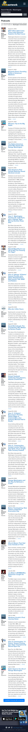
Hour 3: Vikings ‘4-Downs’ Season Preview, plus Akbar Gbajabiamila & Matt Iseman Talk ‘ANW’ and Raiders (17, 278)
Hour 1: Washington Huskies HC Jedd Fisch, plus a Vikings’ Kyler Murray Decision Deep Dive (16, 219)
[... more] (13, 119)
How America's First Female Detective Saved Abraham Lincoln (16, 171)
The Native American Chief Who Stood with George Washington (15, 145)
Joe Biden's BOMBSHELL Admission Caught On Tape (17, 574)
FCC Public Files (17, 728)
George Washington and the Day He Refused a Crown (16, 481)
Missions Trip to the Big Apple (16, 124)
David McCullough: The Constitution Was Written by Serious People (17, 327)
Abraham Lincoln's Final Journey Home (16, 618)
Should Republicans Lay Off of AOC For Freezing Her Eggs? (16, 250)
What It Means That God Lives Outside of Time (16, 544)
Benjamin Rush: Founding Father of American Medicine (17, 73)
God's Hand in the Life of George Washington (17, 669)
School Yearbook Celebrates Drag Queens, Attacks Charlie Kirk (17, 377)
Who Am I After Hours (16, 309)
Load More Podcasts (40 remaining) (14, 700)
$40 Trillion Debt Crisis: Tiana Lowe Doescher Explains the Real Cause (16, 32)
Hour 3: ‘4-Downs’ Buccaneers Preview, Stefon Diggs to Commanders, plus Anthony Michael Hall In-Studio (17, 417)
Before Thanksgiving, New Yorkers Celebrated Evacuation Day (17, 509)
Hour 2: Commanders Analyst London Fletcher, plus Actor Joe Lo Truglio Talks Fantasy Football (17, 448)
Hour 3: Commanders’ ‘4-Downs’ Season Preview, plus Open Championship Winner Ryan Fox (17, 644)
